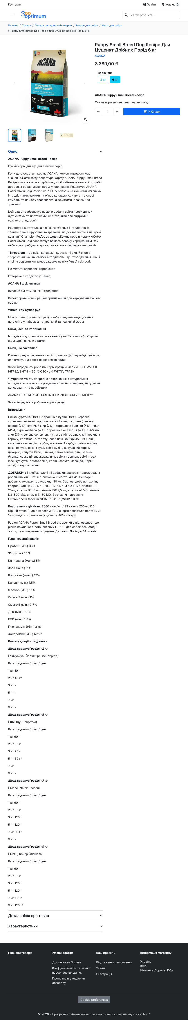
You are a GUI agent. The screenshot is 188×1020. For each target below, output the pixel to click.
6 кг (115, 79)
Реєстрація (104, 974)
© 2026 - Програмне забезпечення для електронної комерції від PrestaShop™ (94, 1014)
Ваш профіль (105, 953)
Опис (12, 151)
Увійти (100, 968)
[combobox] (151, 15)
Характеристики (23, 926)
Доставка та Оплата (66, 962)
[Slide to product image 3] (49, 135)
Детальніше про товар (28, 915)
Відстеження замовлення (114, 962)
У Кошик (151, 111)
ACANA (100, 56)
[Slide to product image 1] (14, 135)
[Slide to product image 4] (66, 135)
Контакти (14, 4)
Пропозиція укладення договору (68, 981)
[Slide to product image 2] (32, 135)
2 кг (103, 79)
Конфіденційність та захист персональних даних (71, 970)
